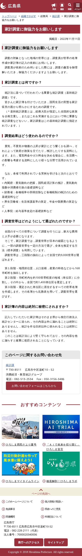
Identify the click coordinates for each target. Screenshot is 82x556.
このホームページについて (19, 501)
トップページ (9, 16)
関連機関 (10, 516)
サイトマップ (56, 542)
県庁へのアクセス (28, 542)
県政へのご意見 (52, 509)
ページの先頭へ (41, 493)
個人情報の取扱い (54, 501)
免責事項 (10, 509)
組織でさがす (28, 16)
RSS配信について (53, 516)
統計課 (56, 16)
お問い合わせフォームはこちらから (34, 386)
